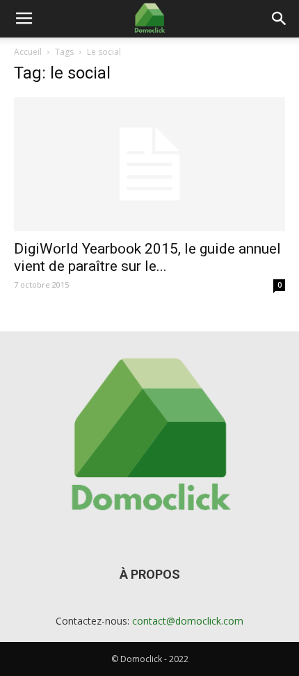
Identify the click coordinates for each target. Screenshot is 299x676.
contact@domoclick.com (187, 620)
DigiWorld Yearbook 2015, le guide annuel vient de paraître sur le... (147, 257)
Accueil (28, 52)
